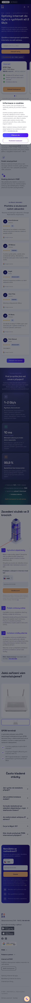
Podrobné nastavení (15, 141)
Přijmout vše (15, 135)
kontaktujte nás (12, 131)
